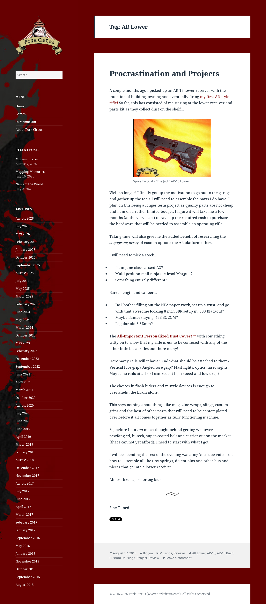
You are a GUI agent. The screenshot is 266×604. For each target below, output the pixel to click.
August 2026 (25, 218)
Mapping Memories (30, 172)
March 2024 (24, 327)
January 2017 (25, 530)
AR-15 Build (225, 553)
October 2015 (25, 569)
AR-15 (211, 553)
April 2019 (23, 436)
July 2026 (22, 226)
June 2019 (23, 429)
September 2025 (28, 265)
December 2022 (27, 359)
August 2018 (25, 460)
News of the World (29, 184)
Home (20, 106)
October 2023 (25, 335)
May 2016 (23, 546)
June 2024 (23, 312)
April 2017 (23, 507)
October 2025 (25, 257)
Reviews (180, 553)
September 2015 (28, 577)
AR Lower (198, 553)
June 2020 (23, 421)
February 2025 (26, 304)
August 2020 (25, 405)
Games (21, 114)
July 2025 (22, 281)
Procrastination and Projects (164, 73)
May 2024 (23, 320)
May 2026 (23, 234)
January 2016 (25, 553)
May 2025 (23, 288)
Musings (165, 553)
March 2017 (24, 514)
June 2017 (23, 499)
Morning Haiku (27, 159)
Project (142, 558)
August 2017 (25, 483)
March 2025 (24, 296)
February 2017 (26, 522)
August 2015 (25, 585)
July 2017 (22, 491)
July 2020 (22, 413)
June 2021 (23, 374)
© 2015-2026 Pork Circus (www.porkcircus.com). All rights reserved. (160, 594)
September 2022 (28, 366)
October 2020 (25, 398)
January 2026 (25, 249)
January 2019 (25, 452)
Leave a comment (179, 558)
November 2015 (27, 561)
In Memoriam (26, 122)
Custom (115, 558)
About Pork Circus (29, 129)
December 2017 (27, 468)
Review (154, 558)
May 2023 (23, 343)
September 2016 (28, 538)
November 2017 (27, 475)
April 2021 (23, 382)
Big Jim (148, 553)
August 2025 (25, 273)
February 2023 (26, 351)
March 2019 (24, 444)
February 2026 (26, 242)
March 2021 (24, 390)
